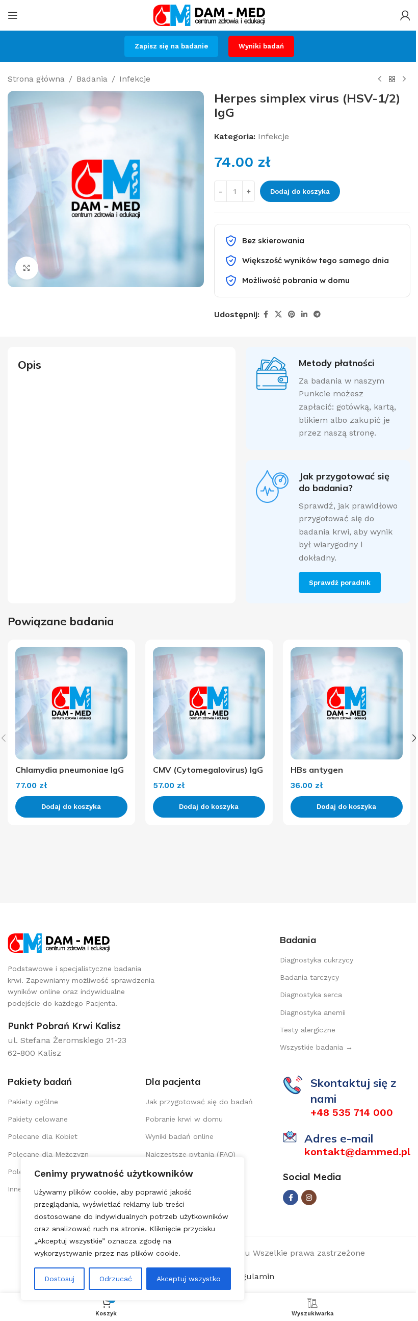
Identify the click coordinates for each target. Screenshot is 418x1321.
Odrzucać (115, 1279)
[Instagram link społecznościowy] (309, 1197)
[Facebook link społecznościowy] (265, 314)
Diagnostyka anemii (313, 1012)
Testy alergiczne (307, 1030)
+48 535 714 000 (351, 1112)
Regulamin (251, 1276)
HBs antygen (317, 770)
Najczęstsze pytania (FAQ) (190, 1154)
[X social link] (278, 314)
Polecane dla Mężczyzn (48, 1154)
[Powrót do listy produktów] (392, 79)
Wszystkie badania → (316, 1047)
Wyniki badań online (179, 1136)
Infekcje (134, 79)
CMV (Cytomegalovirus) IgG (208, 770)
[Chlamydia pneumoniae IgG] (71, 703)
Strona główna (36, 79)
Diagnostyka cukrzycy (316, 960)
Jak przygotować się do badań (199, 1102)
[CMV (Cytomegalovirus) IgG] (209, 703)
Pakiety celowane (38, 1119)
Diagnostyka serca (311, 994)
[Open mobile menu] (13, 15)
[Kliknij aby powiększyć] (26, 268)
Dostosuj (59, 1279)
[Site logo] (209, 14)
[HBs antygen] (347, 703)
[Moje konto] (405, 15)
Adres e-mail (338, 1138)
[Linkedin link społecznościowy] (304, 314)
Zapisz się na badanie (171, 46)
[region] (132, 1229)
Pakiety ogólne (33, 1102)
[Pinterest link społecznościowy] (291, 314)
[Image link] (59, 942)
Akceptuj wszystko (188, 1279)
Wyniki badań (261, 46)
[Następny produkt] (404, 79)
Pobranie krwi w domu (184, 1119)
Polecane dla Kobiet (42, 1136)
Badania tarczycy (309, 977)
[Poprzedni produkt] (380, 79)
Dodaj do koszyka (300, 191)
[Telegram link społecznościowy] (317, 314)
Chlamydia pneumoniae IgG (69, 770)
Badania (92, 79)
